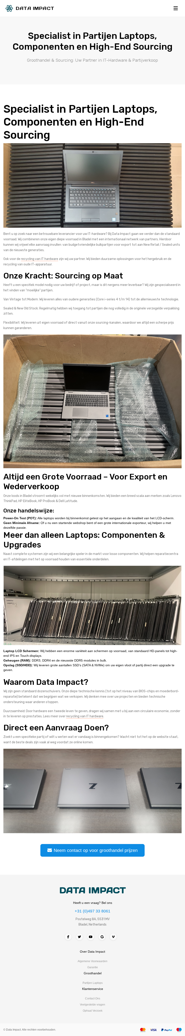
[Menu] (176, 8)
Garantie (92, 967)
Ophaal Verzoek (92, 1010)
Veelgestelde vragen (92, 1004)
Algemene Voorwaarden (92, 961)
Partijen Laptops (93, 983)
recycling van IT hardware (39, 259)
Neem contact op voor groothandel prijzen (96, 850)
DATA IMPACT (92, 890)
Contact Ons (92, 998)
